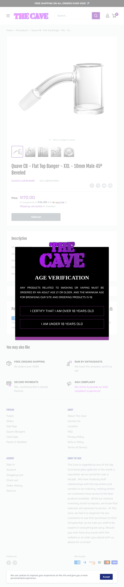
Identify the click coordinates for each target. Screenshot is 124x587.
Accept (106, 577)
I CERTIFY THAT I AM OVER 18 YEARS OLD (62, 310)
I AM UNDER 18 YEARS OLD (62, 323)
